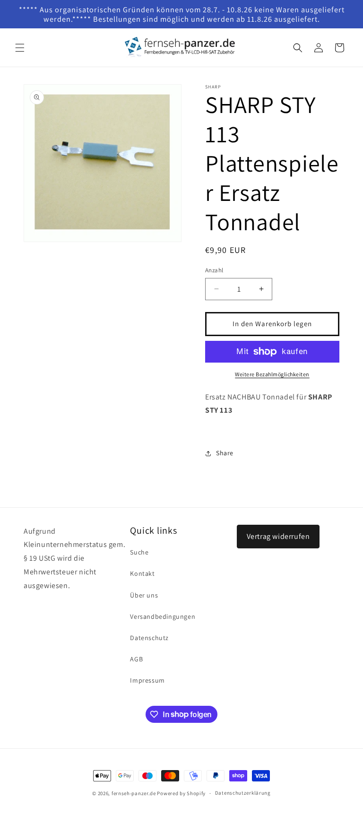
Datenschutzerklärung (243, 792)
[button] (19, 47)
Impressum (147, 680)
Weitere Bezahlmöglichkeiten (272, 374)
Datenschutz (149, 637)
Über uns (144, 595)
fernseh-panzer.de (134, 793)
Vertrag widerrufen (278, 536)
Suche (139, 552)
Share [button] (224, 453)
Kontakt (142, 573)
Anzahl (214, 270)
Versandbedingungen (162, 616)
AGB (136, 659)
